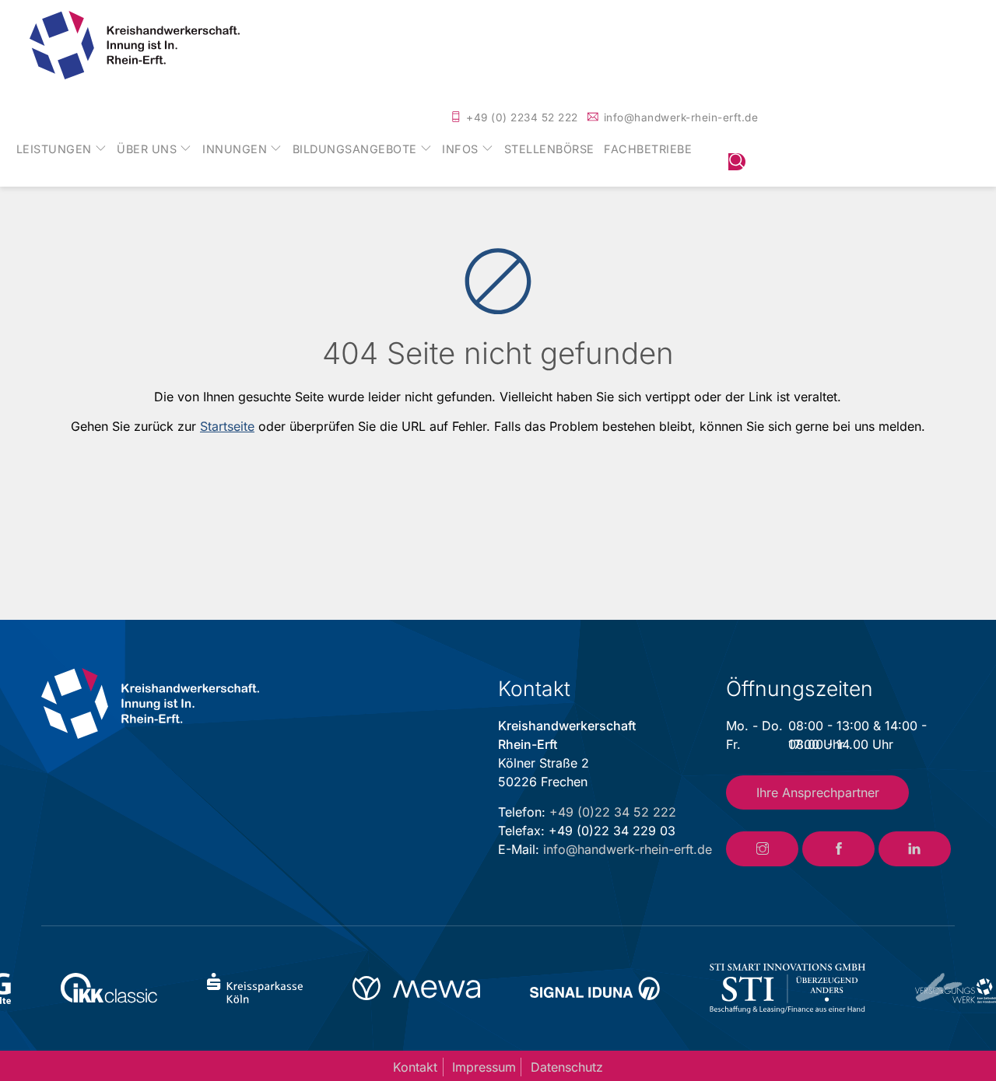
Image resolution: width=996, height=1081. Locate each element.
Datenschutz (567, 1067)
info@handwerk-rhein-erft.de (681, 117)
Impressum (484, 1067)
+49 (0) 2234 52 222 (522, 117)
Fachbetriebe (648, 149)
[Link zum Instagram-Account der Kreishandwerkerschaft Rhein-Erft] (762, 849)
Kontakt (415, 1067)
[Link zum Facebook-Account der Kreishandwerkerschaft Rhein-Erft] (838, 849)
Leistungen (54, 149)
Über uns (147, 149)
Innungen (234, 149)
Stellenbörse (549, 149)
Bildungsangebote (355, 149)
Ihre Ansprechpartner (817, 792)
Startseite (227, 426)
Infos (460, 149)
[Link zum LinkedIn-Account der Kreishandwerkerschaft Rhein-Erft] (915, 849)
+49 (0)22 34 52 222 (612, 812)
